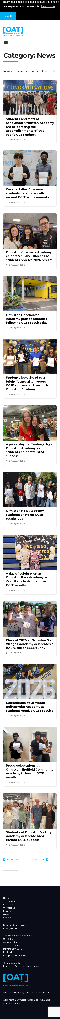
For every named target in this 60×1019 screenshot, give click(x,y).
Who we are (9, 901)
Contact (7, 917)
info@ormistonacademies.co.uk (27, 966)
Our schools (9, 904)
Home (6, 898)
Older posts (37, 859)
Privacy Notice (10, 928)
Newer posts (15, 859)
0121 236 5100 (13, 963)
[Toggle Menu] (6, 43)
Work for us (9, 908)
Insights (7, 911)
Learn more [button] (48, 6)
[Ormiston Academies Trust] (15, 985)
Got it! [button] (8, 16)
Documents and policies (15, 925)
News (6, 914)
